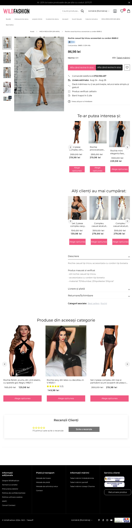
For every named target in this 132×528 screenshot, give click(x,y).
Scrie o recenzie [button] (84, 429)
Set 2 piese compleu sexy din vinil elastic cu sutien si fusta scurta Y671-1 (77, 225)
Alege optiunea (77, 169)
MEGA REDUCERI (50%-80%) (110, 19)
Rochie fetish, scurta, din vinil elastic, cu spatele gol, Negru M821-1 (22, 381)
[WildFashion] (16, 11)
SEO (23, 520)
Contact (39, 490)
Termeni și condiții (10, 485)
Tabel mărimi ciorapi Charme (82, 486)
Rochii (104, 303)
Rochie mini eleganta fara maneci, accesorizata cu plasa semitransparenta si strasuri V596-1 (119, 152)
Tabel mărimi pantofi (79, 482)
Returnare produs (117, 492)
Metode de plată (43, 482)
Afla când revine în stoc (82, 67)
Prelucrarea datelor (10, 489)
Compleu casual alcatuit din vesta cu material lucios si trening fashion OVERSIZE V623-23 (120, 225)
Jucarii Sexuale (77, 19)
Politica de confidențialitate (13, 493)
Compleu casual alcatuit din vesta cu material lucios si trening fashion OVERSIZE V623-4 (99, 225)
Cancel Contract (8, 505)
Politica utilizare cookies (12, 497)
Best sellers (94, 303)
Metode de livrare (43, 478)
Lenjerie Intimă (37, 19)
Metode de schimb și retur (47, 486)
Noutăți (8, 19)
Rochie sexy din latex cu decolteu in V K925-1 (65, 381)
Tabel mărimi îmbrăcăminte (82, 478)
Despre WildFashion (10, 481)
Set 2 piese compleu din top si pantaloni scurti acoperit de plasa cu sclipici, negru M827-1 (109, 381)
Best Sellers (10, 25)
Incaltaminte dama (52, 19)
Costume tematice (91, 19)
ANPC (4, 501)
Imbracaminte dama (21, 19)
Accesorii (65, 19)
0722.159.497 (99, 76)
